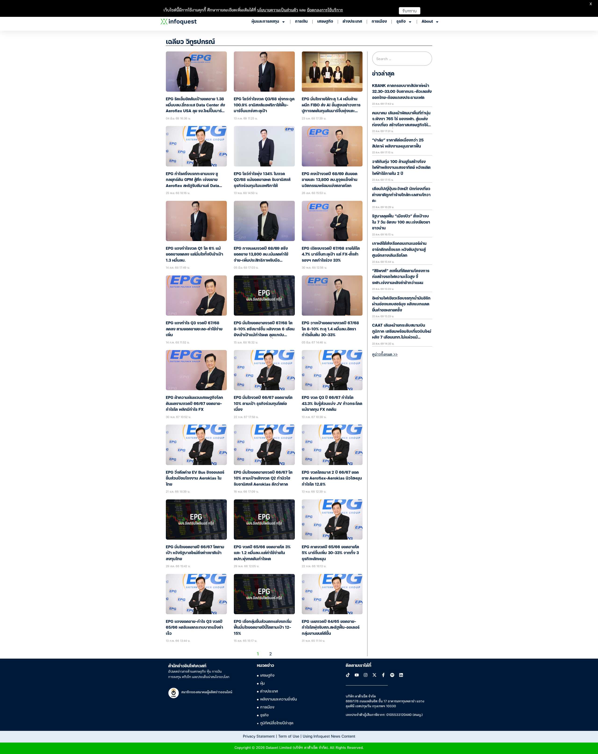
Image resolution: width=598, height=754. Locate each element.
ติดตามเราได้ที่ (358, 665)
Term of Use (288, 736)
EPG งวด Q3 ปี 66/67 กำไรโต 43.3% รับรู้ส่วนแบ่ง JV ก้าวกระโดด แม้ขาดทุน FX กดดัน (332, 403)
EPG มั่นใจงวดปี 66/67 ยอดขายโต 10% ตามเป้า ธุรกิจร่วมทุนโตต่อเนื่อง (263, 403)
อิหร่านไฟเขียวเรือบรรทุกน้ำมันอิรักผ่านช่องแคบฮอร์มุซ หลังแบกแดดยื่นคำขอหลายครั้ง (401, 304)
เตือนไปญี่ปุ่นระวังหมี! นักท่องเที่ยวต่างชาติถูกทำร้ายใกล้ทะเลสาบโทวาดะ (401, 195)
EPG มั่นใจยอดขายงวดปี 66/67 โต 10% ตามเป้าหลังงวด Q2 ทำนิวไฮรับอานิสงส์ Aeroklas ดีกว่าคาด (263, 478)
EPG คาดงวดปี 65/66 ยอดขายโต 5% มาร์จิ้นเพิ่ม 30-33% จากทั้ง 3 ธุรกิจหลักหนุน (330, 553)
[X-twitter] (374, 675)
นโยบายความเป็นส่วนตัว (277, 9)
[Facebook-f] (383, 675)
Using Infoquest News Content (329, 736)
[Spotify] (392, 675)
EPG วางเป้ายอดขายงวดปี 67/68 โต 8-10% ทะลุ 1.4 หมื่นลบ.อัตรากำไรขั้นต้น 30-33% (330, 329)
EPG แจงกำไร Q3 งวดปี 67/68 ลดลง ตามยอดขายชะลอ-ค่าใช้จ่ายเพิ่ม (194, 329)
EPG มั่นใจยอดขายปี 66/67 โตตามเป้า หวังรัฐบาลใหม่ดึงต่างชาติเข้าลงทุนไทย (195, 553)
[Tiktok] (348, 675)
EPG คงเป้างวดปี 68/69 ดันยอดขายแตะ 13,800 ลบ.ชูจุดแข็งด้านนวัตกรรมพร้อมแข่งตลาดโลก (329, 180)
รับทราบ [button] (409, 10)
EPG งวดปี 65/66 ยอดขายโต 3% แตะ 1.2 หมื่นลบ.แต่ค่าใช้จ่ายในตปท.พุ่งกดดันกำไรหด (262, 553)
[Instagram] (365, 675)
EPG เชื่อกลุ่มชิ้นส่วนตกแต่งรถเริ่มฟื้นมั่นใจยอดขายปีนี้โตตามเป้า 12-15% (263, 627)
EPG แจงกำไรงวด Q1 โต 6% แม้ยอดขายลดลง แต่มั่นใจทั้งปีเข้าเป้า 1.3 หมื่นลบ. (194, 254)
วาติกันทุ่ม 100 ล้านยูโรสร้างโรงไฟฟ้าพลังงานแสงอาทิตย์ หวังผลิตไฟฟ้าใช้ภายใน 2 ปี (401, 168)
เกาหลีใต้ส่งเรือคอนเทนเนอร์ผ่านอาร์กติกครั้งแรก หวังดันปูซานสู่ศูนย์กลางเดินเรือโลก (399, 249)
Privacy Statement (259, 736)
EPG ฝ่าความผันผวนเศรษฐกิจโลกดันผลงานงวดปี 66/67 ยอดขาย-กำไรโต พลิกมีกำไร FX (194, 403)
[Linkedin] (401, 675)
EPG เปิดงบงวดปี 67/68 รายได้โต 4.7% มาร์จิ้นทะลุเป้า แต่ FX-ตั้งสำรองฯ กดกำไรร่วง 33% (331, 254)
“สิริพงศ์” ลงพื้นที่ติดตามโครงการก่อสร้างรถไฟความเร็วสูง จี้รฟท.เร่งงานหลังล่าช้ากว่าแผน (400, 277)
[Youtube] (357, 675)
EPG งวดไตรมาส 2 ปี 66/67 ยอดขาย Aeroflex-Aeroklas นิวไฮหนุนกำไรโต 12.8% (332, 478)
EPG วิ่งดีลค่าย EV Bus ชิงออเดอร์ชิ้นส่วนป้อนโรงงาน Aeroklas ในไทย (195, 478)
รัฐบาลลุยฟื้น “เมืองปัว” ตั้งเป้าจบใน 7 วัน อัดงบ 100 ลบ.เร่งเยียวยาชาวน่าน (401, 222)
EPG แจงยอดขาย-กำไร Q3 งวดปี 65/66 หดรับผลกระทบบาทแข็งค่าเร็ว (194, 627)
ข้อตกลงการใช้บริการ (325, 9)
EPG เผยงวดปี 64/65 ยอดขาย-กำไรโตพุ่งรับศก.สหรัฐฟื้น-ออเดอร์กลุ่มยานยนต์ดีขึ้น (331, 627)
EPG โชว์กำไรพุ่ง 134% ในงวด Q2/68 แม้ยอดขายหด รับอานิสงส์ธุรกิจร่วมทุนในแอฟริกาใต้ (262, 180)
